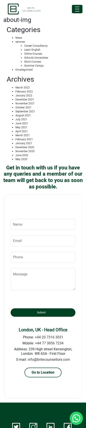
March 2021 (22, 135)
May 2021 (21, 127)
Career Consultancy (36, 46)
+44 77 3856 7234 (49, 343)
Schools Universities (36, 58)
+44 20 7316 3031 (49, 337)
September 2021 (25, 111)
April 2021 (21, 131)
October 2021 (23, 107)
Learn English (32, 50)
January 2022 (23, 96)
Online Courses (33, 54)
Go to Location (43, 372)
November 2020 (25, 151)
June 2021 (21, 123)
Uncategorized (24, 70)
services (20, 42)
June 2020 (21, 155)
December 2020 (24, 147)
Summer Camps (34, 66)
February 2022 (24, 92)
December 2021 (24, 100)
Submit (41, 313)
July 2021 (21, 119)
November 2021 (25, 104)
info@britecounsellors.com (49, 359)
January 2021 (23, 143)
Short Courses (32, 62)
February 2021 (24, 139)
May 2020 (21, 159)
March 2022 (22, 88)
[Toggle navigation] (77, 9)
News (18, 38)
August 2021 (23, 115)
